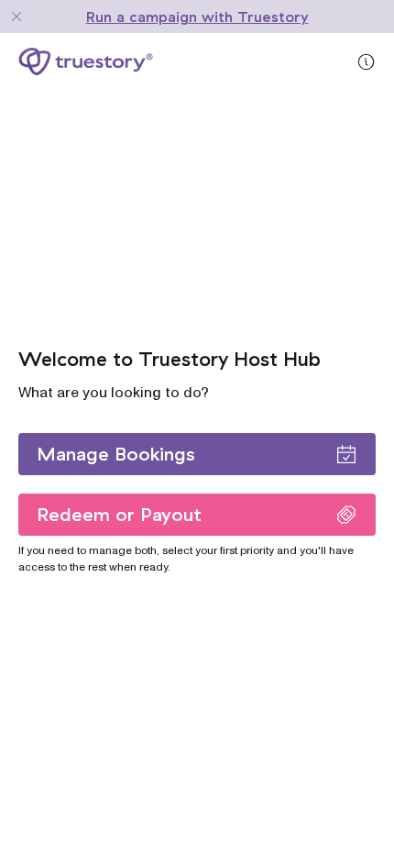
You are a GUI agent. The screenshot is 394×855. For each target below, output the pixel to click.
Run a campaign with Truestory (197, 16)
